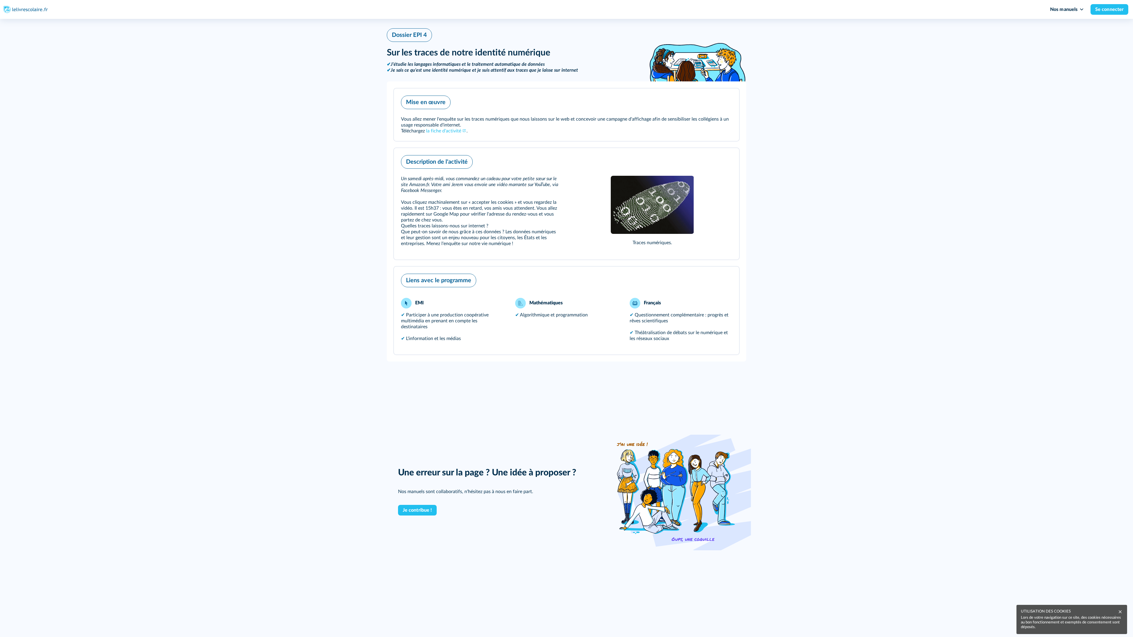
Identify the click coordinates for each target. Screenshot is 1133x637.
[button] (566, 114)
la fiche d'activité (443, 131)
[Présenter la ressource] (725, 101)
